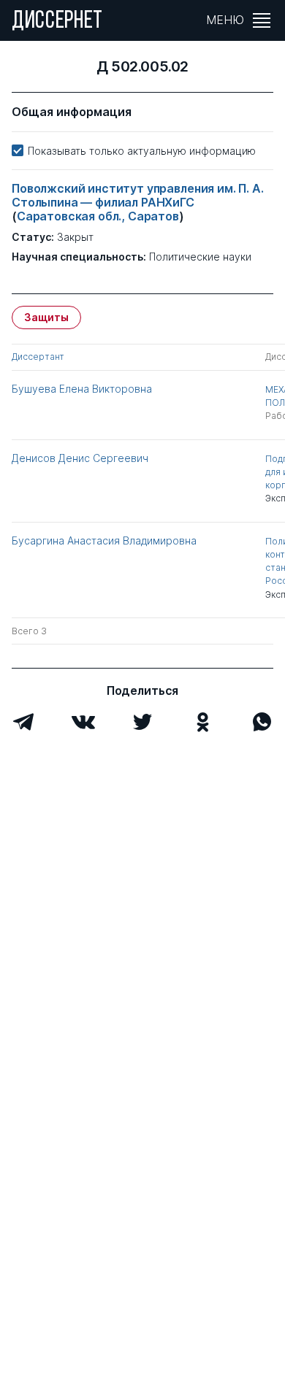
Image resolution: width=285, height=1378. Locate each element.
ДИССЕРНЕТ (57, 21)
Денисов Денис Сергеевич (80, 458)
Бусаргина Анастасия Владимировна (104, 540)
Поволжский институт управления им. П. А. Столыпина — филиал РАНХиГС (138, 195)
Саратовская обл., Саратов (98, 216)
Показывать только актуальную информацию (142, 151)
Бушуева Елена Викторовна (82, 388)
